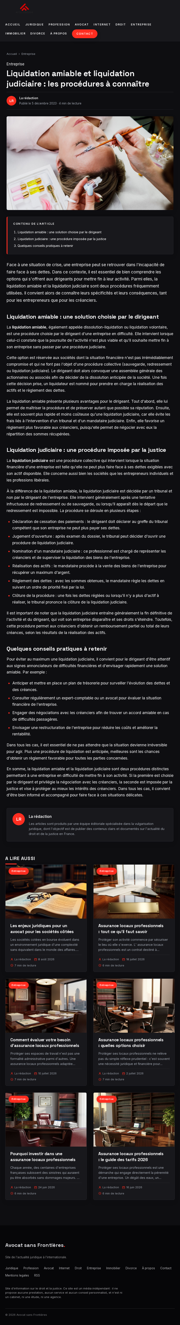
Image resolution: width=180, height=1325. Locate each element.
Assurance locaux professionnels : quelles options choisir (131, 1042)
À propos (58, 33)
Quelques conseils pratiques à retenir (45, 246)
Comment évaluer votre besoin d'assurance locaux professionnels (44, 1042)
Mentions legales (17, 1275)
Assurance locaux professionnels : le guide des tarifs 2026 (131, 1156)
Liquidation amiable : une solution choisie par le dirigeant (59, 232)
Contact (84, 33)
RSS (37, 1275)
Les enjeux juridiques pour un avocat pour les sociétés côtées (42, 928)
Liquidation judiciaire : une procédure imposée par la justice (62, 239)
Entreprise (141, 24)
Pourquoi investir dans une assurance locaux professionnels (43, 1156)
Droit (120, 24)
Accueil (12, 24)
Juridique (34, 24)
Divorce (37, 33)
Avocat (82, 24)
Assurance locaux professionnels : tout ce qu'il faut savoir (131, 928)
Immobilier (15, 33)
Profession (59, 24)
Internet (102, 24)
